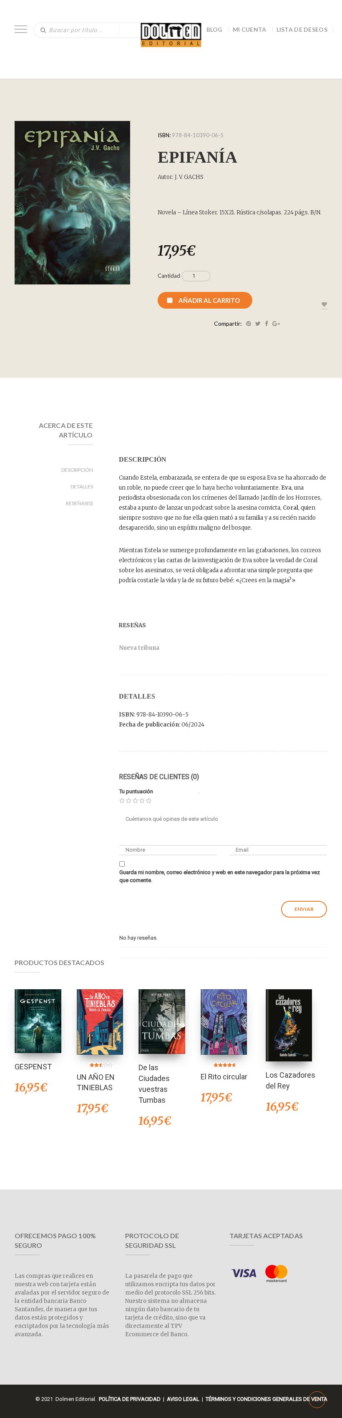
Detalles (81, 486)
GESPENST (33, 1066)
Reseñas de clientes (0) (159, 777)
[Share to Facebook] (266, 323)
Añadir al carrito (209, 300)
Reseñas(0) (79, 503)
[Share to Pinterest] (248, 323)
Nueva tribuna (139, 647)
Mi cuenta (250, 29)
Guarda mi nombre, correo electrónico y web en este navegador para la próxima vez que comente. (219, 876)
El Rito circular (224, 1076)
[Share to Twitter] (258, 323)
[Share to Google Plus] (276, 323)
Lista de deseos (302, 29)
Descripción (77, 470)
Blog (214, 29)
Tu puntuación (136, 791)
